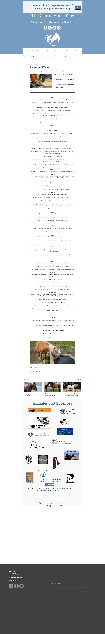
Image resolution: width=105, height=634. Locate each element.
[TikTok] (54, 28)
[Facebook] (45, 28)
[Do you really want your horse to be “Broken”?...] (52, 387)
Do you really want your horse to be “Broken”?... (52, 394)
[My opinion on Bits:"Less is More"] (33, 387)
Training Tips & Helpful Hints (54, 56)
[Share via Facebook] (30, 371)
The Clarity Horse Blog (52, 15)
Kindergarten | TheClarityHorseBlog (53, 8)
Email (72, 576)
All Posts (26, 56)
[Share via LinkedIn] (36, 371)
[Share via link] (39, 371)
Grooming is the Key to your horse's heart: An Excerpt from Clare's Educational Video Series (72, 394)
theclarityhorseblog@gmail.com (54, 490)
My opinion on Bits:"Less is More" (32, 394)
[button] (61, 50)
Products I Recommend (41, 56)
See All (79, 379)
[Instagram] (50, 28)
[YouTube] (59, 28)
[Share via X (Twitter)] (33, 371)
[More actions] (74, 64)
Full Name (54, 576)
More (76, 56)
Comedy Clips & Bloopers (67, 56)
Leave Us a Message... (56, 583)
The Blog (32, 56)
